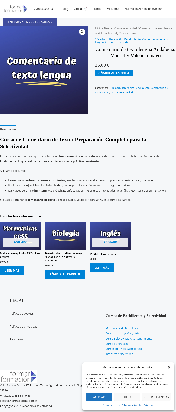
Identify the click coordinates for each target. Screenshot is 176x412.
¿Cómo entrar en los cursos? (143, 9)
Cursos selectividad (125, 28)
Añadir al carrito (113, 73)
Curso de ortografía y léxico (123, 333)
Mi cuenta (113, 9)
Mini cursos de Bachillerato (123, 328)
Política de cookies (111, 405)
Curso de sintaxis (117, 344)
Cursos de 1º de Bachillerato (124, 349)
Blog (65, 9)
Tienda (96, 9)
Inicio (98, 28)
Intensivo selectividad (119, 354)
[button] (169, 367)
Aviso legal (149, 405)
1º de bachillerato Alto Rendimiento (118, 39)
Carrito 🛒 (80, 9)
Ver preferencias (156, 397)
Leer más (12, 270)
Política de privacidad (132, 405)
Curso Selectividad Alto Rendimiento (129, 338)
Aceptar (99, 397)
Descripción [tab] (8, 129)
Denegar (126, 397)
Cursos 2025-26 (44, 9)
